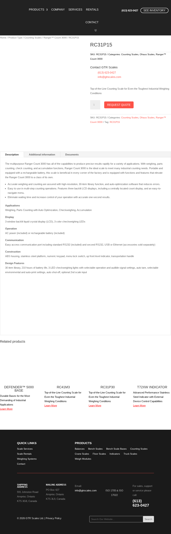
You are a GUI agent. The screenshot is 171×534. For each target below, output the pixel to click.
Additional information (42, 154)
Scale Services (25, 449)
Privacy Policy (53, 518)
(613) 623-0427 (130, 10)
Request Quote (119, 104)
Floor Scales (99, 454)
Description (12, 154)
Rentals (92, 9)
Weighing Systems (27, 459)
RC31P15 (115, 122)
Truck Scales (130, 454)
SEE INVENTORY (154, 10)
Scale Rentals (24, 454)
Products (36, 9)
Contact (92, 22)
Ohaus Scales (147, 54)
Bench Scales (95, 449)
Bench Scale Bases (116, 449)
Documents (72, 154)
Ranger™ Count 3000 (55, 37)
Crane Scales (82, 454)
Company (58, 9)
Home (3, 37)
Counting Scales (33, 37)
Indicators (115, 454)
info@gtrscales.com (109, 77)
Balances (79, 449)
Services (75, 9)
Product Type (15, 37)
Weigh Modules (83, 459)
